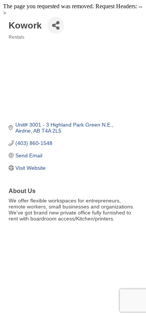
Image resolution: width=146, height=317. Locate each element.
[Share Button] (55, 25)
